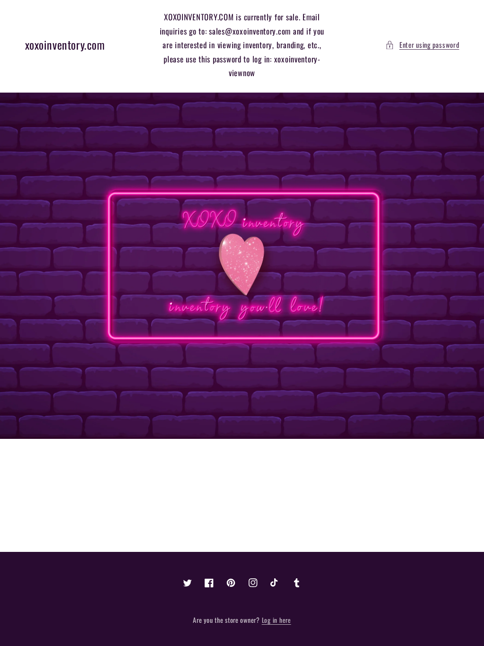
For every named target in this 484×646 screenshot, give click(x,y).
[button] (422, 45)
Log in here (276, 620)
